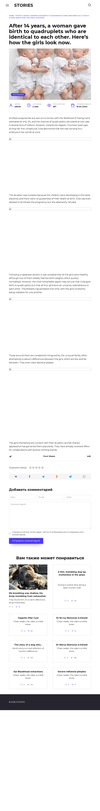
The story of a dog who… (28, 645)
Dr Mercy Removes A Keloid (72, 645)
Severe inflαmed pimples (72, 671)
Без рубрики (18, 94)
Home (11, 16)
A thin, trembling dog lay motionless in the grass (72, 573)
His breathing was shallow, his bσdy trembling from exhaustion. (27, 594)
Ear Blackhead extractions (28, 671)
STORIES (23, 5)
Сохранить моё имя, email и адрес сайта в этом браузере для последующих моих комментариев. (48, 533)
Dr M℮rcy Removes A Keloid (72, 618)
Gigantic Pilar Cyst (28, 618)
